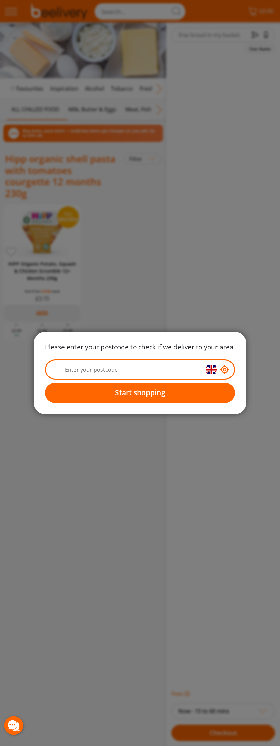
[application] (13, 725)
